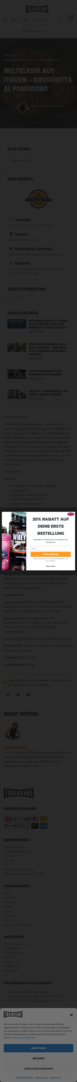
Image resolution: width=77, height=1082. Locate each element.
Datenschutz (41, 1077)
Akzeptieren (38, 1048)
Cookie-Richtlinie (24, 1077)
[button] (71, 1015)
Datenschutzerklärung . (24, 1037)
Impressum (55, 1077)
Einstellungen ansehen (38, 1068)
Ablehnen (38, 1058)
